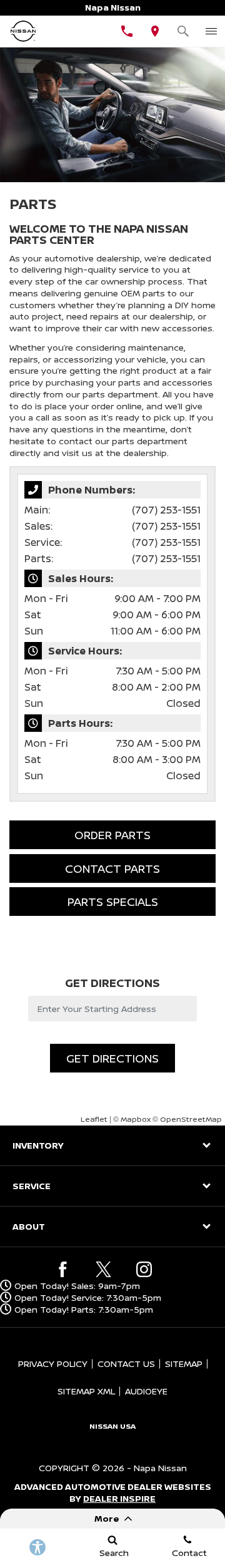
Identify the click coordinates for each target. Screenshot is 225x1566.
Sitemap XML (86, 1391)
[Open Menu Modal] (211, 31)
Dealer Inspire (119, 1498)
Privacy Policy (53, 1363)
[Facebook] (63, 1269)
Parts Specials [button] (113, 901)
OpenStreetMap (191, 1119)
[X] (103, 1269)
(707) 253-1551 (166, 510)
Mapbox (136, 1119)
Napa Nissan (160, 1468)
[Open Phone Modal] (126, 31)
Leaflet (94, 1119)
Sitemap (183, 1363)
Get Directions (112, 1058)
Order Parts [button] (112, 834)
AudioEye (146, 1391)
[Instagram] (144, 1269)
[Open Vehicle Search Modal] (183, 31)
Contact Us (126, 1363)
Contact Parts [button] (112, 868)
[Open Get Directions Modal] (155, 31)
